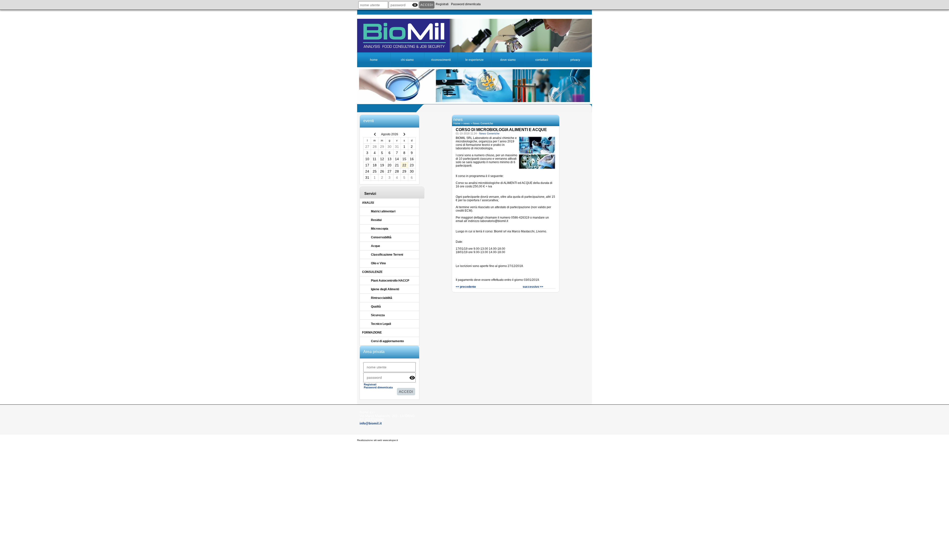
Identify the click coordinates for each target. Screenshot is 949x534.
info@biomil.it (371, 423)
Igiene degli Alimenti (385, 289)
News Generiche (483, 123)
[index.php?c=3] (474, 35)
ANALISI (368, 202)
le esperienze (474, 60)
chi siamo (407, 60)
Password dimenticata (466, 4)
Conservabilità (381, 237)
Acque (375, 246)
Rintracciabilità (381, 298)
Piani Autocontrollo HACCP (390, 280)
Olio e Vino (378, 263)
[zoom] (537, 168)
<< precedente (466, 287)
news (466, 123)
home (374, 60)
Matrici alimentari (383, 211)
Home (456, 123)
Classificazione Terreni (387, 254)
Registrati (442, 4)
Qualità (376, 306)
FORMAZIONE (372, 332)
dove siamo (508, 60)
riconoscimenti (441, 60)
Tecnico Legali (381, 324)
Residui (376, 220)
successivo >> (533, 287)
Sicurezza (378, 315)
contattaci (541, 60)
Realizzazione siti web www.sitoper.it (377, 440)
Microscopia (379, 228)
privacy (575, 60)
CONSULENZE (372, 272)
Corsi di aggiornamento (387, 341)
